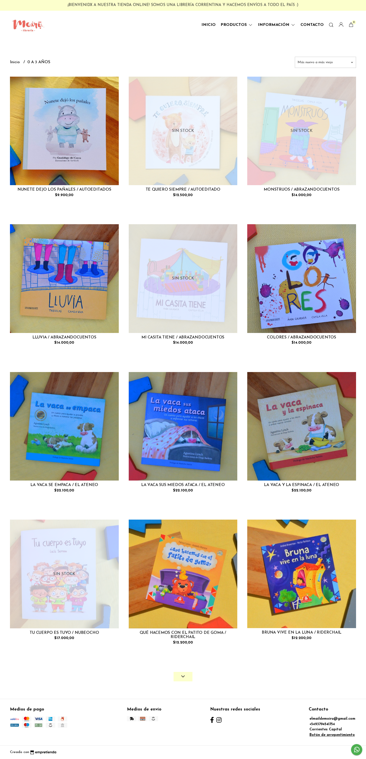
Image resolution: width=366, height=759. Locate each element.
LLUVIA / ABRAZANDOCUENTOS (64, 337)
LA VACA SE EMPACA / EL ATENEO (64, 485)
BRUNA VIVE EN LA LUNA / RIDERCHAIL (301, 633)
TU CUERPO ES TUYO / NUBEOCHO (64, 633)
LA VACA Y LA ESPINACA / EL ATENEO (301, 485)
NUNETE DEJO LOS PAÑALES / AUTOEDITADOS (64, 190)
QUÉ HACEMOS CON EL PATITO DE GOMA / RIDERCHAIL (183, 635)
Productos (234, 25)
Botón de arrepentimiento (332, 735)
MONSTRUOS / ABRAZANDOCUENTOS (301, 190)
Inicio (208, 25)
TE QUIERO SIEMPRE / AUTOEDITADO (183, 190)
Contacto (312, 25)
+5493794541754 (322, 724)
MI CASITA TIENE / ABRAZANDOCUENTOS (182, 337)
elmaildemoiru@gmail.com (332, 719)
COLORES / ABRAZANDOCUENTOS (301, 337)
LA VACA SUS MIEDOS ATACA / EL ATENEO (183, 485)
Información (274, 25)
